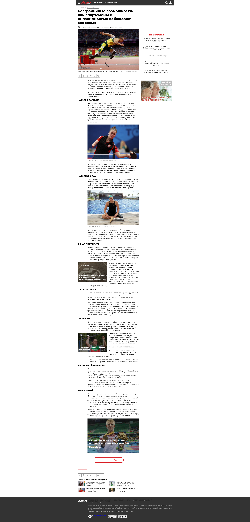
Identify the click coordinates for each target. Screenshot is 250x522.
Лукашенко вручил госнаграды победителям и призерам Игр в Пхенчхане (95, 483)
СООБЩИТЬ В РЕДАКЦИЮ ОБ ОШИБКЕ (99, 502)
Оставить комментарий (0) (109, 460)
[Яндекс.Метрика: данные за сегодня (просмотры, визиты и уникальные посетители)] (99, 516)
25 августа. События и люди (157, 56)
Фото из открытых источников (128, 71)
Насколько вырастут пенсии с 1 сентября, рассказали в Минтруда (156, 71)
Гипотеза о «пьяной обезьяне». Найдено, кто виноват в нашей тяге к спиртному (156, 48)
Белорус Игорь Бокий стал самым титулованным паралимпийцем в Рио (109, 441)
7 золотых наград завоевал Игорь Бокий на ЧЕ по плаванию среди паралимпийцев (127, 490)
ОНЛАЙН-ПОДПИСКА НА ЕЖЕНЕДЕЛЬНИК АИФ (139, 500)
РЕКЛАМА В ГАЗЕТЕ (119, 500)
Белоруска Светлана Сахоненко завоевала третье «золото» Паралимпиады (96, 490)
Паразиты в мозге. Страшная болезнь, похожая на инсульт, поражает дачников (156, 40)
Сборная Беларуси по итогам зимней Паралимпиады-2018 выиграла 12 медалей (126, 483)
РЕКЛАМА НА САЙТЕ (105, 500)
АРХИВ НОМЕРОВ (93, 500)
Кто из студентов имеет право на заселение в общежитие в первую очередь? (156, 63)
